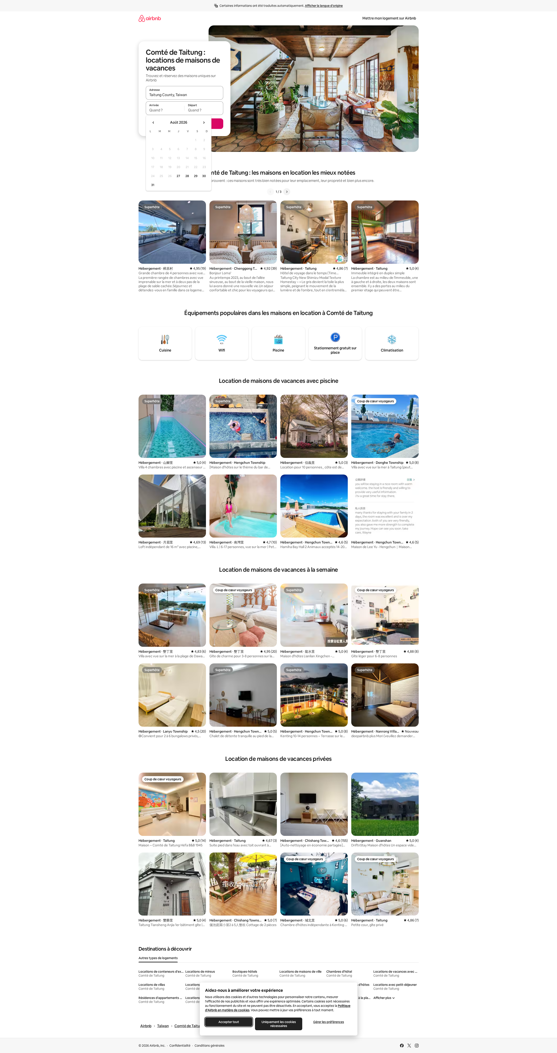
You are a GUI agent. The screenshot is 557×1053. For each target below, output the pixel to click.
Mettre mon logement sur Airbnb (389, 18)
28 (187, 176)
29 (195, 176)
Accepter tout (228, 1022)
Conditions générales (210, 1046)
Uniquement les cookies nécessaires (278, 1024)
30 (204, 176)
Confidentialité (179, 1046)
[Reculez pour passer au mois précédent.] (153, 122)
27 (178, 176)
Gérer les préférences (328, 1022)
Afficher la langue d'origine (324, 6)
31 (152, 185)
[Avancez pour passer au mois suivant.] (203, 122)
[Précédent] (270, 191)
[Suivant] (286, 191)
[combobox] (184, 94)
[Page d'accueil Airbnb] (150, 18)
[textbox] (165, 110)
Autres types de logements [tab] (158, 958)
